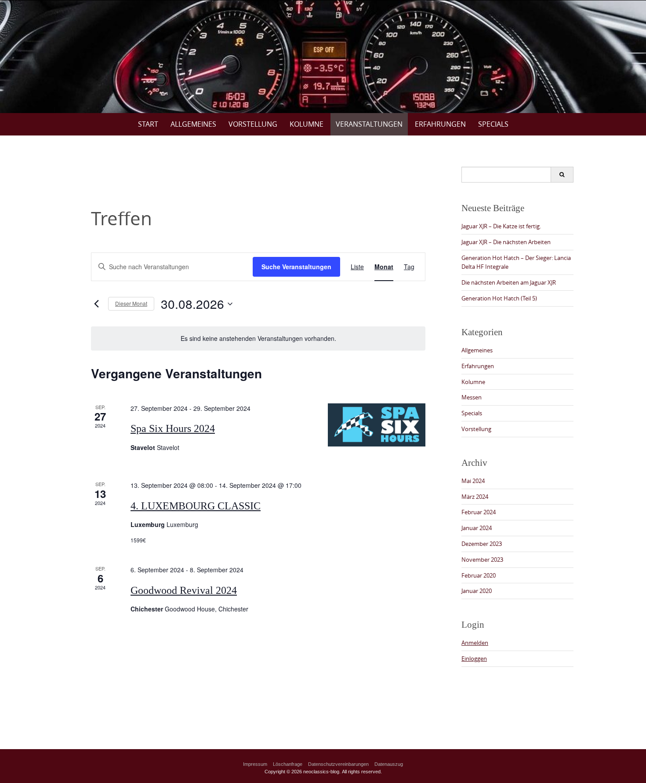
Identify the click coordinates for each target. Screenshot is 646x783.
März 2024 (474, 497)
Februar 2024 (478, 512)
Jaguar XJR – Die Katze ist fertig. (501, 226)
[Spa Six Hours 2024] (376, 425)
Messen (471, 397)
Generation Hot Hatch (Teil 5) (499, 298)
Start (148, 124)
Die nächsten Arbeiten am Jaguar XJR (508, 282)
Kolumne (306, 124)
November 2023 (482, 559)
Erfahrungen (440, 124)
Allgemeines (193, 124)
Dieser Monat (131, 303)
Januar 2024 (476, 528)
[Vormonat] (96, 304)
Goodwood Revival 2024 (184, 590)
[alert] (258, 338)
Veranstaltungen (369, 124)
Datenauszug (388, 764)
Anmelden (474, 643)
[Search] (561, 175)
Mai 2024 (473, 481)
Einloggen (474, 658)
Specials (493, 124)
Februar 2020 (478, 575)
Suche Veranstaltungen (296, 266)
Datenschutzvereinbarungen (338, 764)
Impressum (255, 764)
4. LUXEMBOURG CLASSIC (196, 506)
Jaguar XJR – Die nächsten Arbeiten (506, 242)
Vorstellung (253, 124)
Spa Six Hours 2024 (173, 428)
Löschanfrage (287, 764)
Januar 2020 (476, 591)
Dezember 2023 (481, 544)
